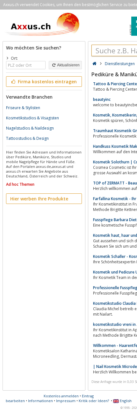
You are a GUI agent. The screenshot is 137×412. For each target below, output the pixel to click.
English (125, 400)
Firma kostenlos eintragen (47, 82)
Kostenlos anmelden (61, 395)
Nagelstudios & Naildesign (30, 128)
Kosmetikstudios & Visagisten (32, 118)
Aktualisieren (68, 65)
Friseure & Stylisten (23, 107)
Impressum (66, 400)
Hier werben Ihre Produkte (39, 199)
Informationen (40, 400)
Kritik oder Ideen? (94, 400)
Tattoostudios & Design (27, 138)
